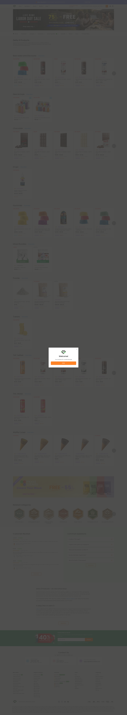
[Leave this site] (77, 349)
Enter (63, 363)
